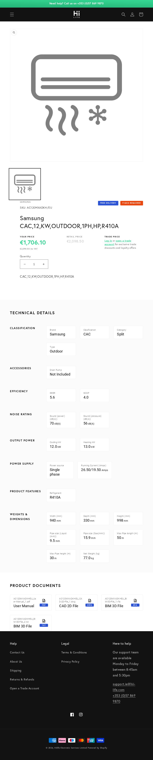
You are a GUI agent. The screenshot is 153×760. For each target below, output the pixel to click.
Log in (108, 240)
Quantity (25, 256)
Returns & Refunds (22, 679)
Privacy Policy (70, 661)
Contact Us (17, 652)
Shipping (16, 670)
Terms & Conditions (74, 652)
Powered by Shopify (97, 748)
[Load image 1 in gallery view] (25, 184)
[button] (12, 14)
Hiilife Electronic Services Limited (70, 748)
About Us (16, 661)
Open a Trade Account (24, 688)
